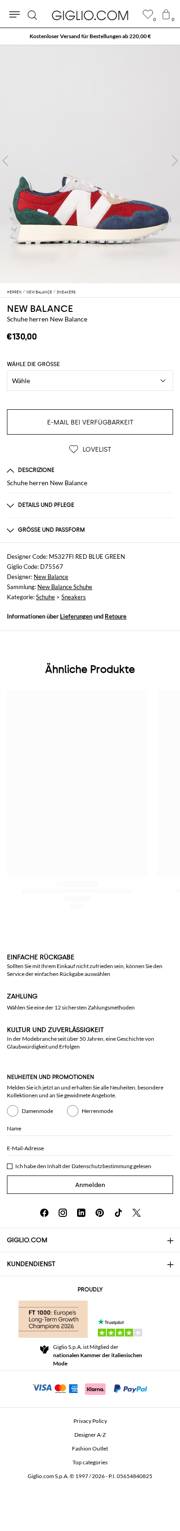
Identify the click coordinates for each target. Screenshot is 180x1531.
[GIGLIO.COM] (90, 15)
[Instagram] (62, 1212)
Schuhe (45, 597)
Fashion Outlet (90, 1448)
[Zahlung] (90, 1388)
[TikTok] (118, 1212)
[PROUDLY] (53, 1319)
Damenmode (37, 1110)
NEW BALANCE (40, 308)
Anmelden (90, 1184)
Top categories (90, 1462)
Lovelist (96, 449)
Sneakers (73, 597)
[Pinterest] (99, 1212)
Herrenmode (97, 1110)
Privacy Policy (90, 1420)
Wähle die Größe (33, 364)
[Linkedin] (81, 1212)
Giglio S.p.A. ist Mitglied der (97, 1355)
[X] (136, 1212)
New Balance (51, 576)
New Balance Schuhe (64, 587)
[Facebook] (44, 1212)
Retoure (115, 616)
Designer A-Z (90, 1434)
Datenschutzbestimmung (102, 1166)
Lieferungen (76, 616)
